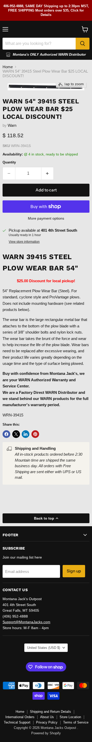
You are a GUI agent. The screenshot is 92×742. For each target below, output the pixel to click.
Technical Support (17, 722)
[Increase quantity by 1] (47, 173)
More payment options (46, 218)
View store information (24, 241)
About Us (47, 717)
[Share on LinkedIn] (25, 434)
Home (8, 67)
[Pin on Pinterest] (35, 434)
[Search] (82, 44)
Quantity (9, 162)
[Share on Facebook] (6, 434)
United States (43, 648)
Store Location (70, 717)
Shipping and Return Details (50, 712)
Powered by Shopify (46, 733)
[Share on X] (16, 434)
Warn (12, 125)
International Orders (19, 717)
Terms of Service (75, 722)
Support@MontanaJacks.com (26, 622)
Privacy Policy (46, 722)
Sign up (74, 571)
